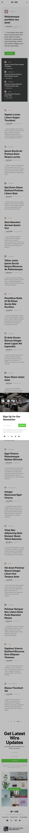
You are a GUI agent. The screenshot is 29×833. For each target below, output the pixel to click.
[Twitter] (8, 436)
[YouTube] (19, 436)
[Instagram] (11, 436)
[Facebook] (4, 436)
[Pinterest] (15, 436)
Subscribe (22, 425)
